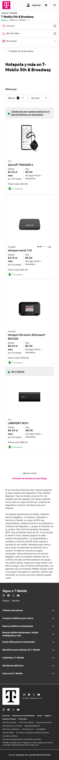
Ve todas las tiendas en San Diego (29, 478)
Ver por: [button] (39, 98)
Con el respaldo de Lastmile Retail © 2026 (29, 754)
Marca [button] (11, 97)
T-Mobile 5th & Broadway (21, 51)
